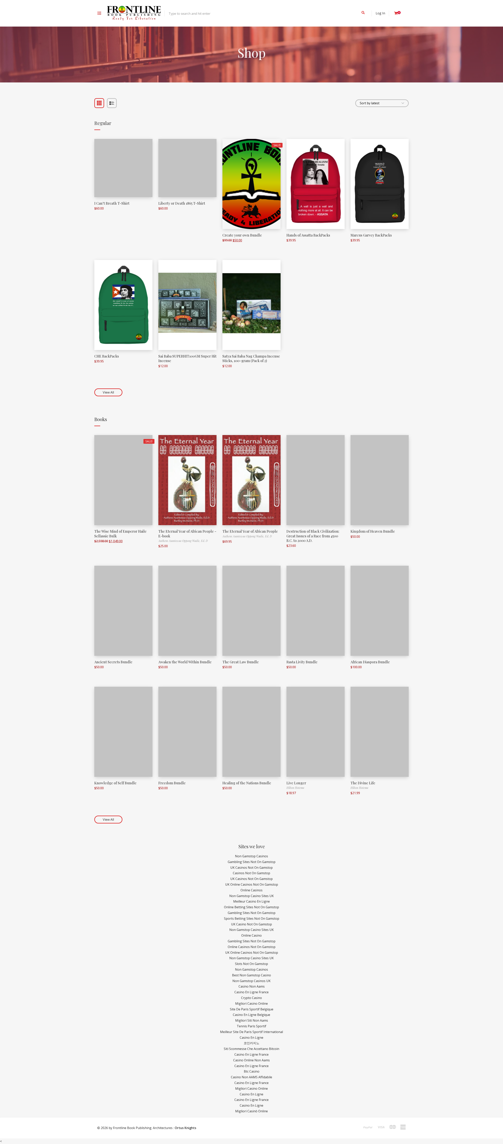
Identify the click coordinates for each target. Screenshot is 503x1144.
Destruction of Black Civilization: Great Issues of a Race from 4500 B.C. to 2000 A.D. (312, 536)
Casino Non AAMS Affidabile (251, 1077)
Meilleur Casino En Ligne (251, 901)
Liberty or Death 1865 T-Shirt (181, 203)
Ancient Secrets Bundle (113, 662)
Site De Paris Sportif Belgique (251, 1009)
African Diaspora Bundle (370, 662)
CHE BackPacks (106, 356)
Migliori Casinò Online (251, 1111)
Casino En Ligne (251, 1037)
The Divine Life (363, 783)
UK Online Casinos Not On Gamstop (251, 884)
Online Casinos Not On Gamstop (251, 947)
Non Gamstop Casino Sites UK (251, 896)
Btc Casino (251, 1071)
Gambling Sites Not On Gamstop (251, 862)
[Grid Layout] (99, 103)
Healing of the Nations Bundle (246, 783)
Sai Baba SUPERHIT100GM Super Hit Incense (187, 358)
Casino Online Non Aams (251, 1060)
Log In (380, 13)
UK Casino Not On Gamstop (251, 924)
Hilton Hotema (295, 788)
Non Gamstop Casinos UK (251, 981)
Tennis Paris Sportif (251, 1026)
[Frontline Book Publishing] (134, 13)
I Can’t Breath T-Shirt (111, 203)
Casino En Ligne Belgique (251, 1015)
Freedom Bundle (172, 783)
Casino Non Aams (252, 986)
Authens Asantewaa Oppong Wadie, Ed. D (183, 541)
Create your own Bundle (242, 235)
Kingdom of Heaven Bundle (373, 531)
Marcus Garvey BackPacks (371, 235)
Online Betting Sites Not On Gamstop (251, 907)
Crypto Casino (251, 998)
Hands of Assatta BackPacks (308, 235)
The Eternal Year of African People (250, 531)
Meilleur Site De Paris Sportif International (251, 1032)
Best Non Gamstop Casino (251, 975)
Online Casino (251, 935)
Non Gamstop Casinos (251, 856)
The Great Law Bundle (240, 662)
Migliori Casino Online (251, 1003)
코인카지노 (251, 1043)
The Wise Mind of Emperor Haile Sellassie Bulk (120, 533)
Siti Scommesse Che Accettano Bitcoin (251, 1049)
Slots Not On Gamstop (251, 964)
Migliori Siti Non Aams (251, 1020)
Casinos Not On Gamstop (251, 873)
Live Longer (296, 783)
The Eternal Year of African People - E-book (187, 533)
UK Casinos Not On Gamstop (251, 867)
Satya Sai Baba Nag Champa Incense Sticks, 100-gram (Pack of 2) (251, 358)
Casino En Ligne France (251, 992)
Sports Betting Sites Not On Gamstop (251, 918)
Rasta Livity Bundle (302, 662)
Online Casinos (251, 890)
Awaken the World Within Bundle (185, 662)
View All (108, 392)
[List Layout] (112, 103)
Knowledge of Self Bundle (115, 783)
